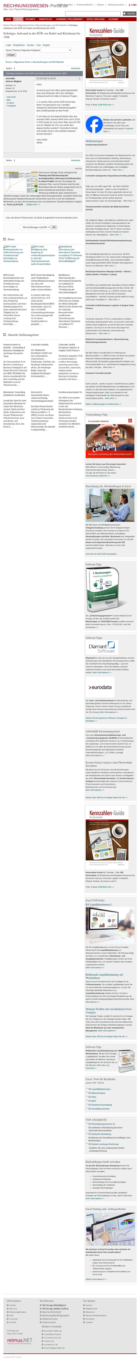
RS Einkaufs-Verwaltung (99, 1134)
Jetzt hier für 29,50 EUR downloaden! (101, 554)
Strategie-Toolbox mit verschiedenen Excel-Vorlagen (109, 1010)
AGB (11, 1315)
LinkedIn (12, 1322)
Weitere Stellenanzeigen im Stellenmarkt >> (103, 404)
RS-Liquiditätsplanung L (99, 1089)
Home (6, 25)
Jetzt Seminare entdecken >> (98, 476)
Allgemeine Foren (26, 25)
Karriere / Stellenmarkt (69, 19)
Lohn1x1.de (49, 1341)
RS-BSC (92, 1101)
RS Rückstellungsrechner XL (101, 1124)
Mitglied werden (65, 5)
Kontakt (12, 1305)
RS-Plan (92, 1097)
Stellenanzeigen (94, 141)
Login (134, 5)
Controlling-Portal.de (52, 1334)
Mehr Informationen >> (102, 672)
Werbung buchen (116, 5)
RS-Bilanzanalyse (96, 1093)
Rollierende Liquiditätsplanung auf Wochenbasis (104, 976)
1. (80, 78)
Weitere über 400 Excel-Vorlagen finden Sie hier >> (107, 797)
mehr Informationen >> (95, 1198)
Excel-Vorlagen (95, 19)
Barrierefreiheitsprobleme (96, 1315)
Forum (18, 19)
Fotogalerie (11, 106)
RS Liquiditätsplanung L (99, 904)
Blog (8, 100)
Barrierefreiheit (51, 1312)
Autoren (100, 5)
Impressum (49, 1322)
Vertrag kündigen (54, 1305)
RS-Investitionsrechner (99, 1109)
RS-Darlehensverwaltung (100, 1105)
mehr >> (110, 105)
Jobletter (89, 1322)
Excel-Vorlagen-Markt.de (54, 1348)
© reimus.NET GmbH (12, 1357)
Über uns (13, 1309)
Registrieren (19, 45)
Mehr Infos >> (118, 170)
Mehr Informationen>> (107, 1031)
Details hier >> (33, 204)
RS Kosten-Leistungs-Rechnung (103, 1144)
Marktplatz (45, 19)
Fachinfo (30, 19)
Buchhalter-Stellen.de (53, 1331)
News (8, 19)
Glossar (113, 19)
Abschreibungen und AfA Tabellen (51, 25)
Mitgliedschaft (91, 1309)
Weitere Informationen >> (96, 1279)
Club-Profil (11, 97)
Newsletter (90, 1319)
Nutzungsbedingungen (55, 1315)
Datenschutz (49, 1319)
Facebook (13, 1319)
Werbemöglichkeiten (17, 1312)
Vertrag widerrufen (55, 1308)
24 (14, 85)
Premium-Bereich (85, 5)
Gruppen (10, 103)
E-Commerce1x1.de (52, 1338)
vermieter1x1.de (51, 1345)
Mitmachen (90, 1312)
